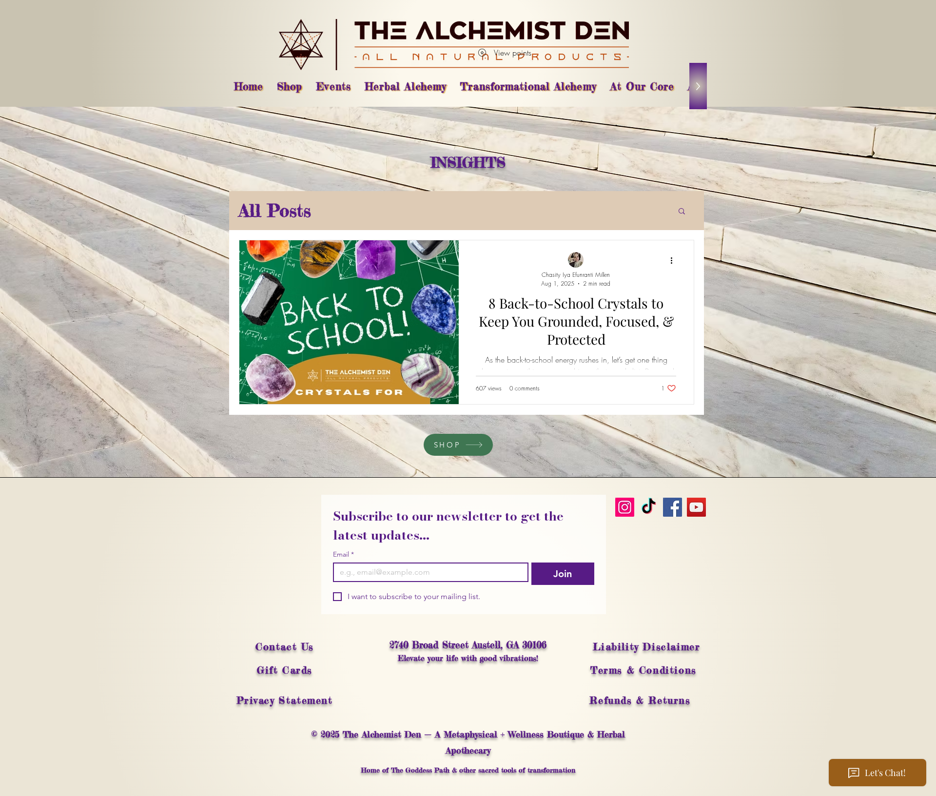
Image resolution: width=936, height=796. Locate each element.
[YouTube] (696, 507)
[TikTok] (648, 507)
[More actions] (675, 260)
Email (343, 554)
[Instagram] (624, 507)
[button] (681, 212)
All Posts (275, 210)
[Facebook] (672, 507)
